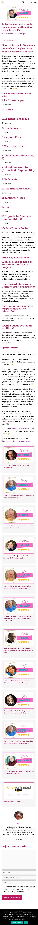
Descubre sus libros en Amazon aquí (16, 441)
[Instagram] (19, 839)
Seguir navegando (17, 922)
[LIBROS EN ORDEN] (2, 2)
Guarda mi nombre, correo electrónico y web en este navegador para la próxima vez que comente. (19, 889)
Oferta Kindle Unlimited (12, 801)
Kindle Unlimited (19, 429)
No (26, 922)
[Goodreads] (16, 839)
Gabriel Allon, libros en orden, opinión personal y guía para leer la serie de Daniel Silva (18, 651)
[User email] (21, 839)
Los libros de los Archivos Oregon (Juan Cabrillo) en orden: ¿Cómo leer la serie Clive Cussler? (17, 618)
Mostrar (12, 40)
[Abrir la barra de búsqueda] (23, 2)
